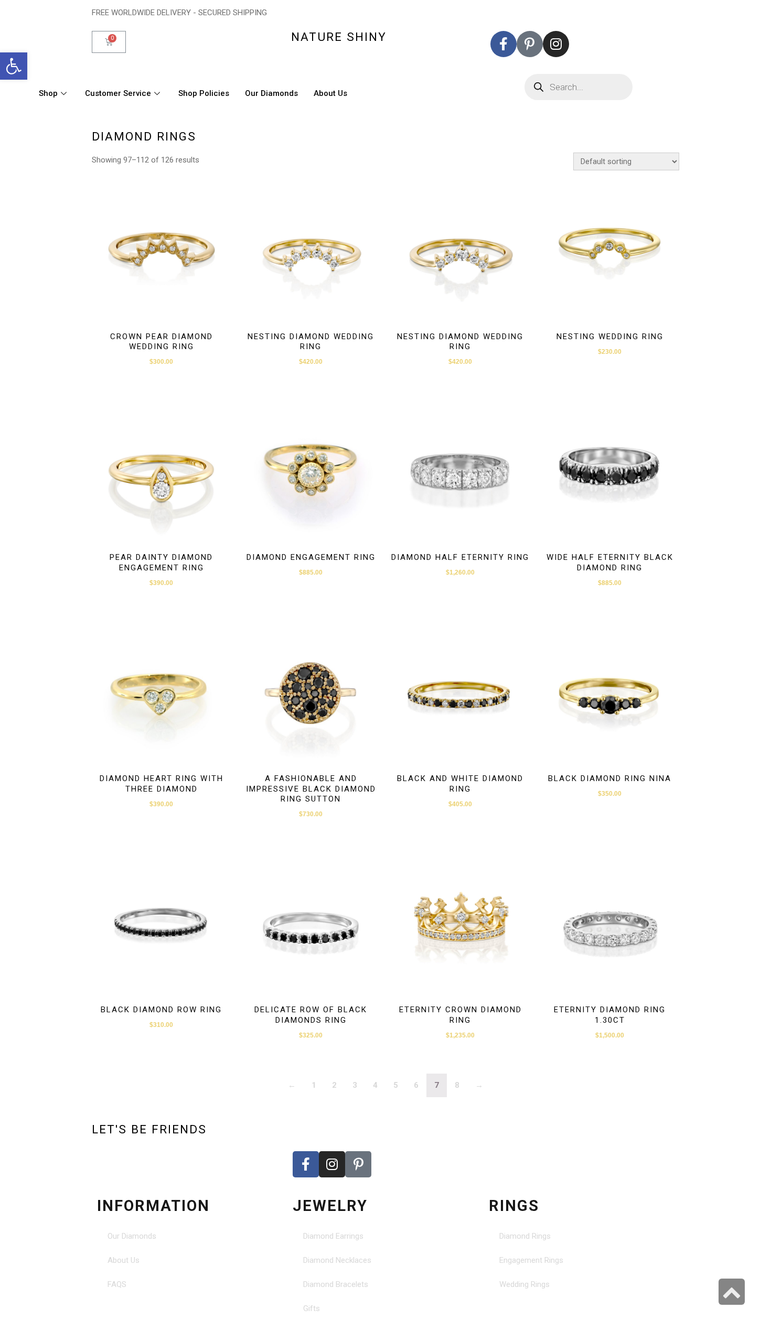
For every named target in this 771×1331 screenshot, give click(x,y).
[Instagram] (556, 44)
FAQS (117, 1284)
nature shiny (339, 37)
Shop (48, 93)
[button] (13, 66)
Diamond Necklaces (337, 1260)
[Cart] (109, 42)
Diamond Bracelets (335, 1284)
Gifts (311, 1308)
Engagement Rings (531, 1260)
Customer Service (118, 93)
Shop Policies (203, 93)
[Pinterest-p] (530, 44)
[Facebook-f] (503, 44)
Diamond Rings (525, 1236)
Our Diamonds (271, 93)
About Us (330, 93)
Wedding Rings (524, 1284)
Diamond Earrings (333, 1236)
